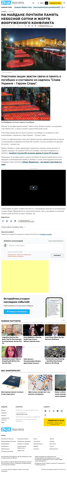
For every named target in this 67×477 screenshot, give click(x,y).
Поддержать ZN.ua (55, 3)
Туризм (52, 446)
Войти (42, 3)
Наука (35, 439)
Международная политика (8, 441)
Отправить (57, 255)
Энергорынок (5, 446)
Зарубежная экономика (24, 441)
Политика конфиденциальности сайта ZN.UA (53, 469)
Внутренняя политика (7, 439)
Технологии (37, 441)
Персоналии (20, 450)
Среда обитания (38, 444)
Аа (46, 3)
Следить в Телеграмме (18, 312)
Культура (36, 449)
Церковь (36, 446)
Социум (52, 439)
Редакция (4, 413)
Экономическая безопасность (21, 447)
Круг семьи (53, 444)
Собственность (54, 449)
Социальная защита (23, 439)
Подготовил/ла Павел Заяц (12, 227)
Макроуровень (5, 444)
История (52, 441)
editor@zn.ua (19, 421)
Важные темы (6, 7)
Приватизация (5, 449)
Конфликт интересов (23, 444)
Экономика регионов (7, 451)
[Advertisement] (25, 276)
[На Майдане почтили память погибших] (25, 120)
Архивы (3, 410)
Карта (2, 422)
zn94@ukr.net (36, 417)
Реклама (3, 415)
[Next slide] (64, 7)
